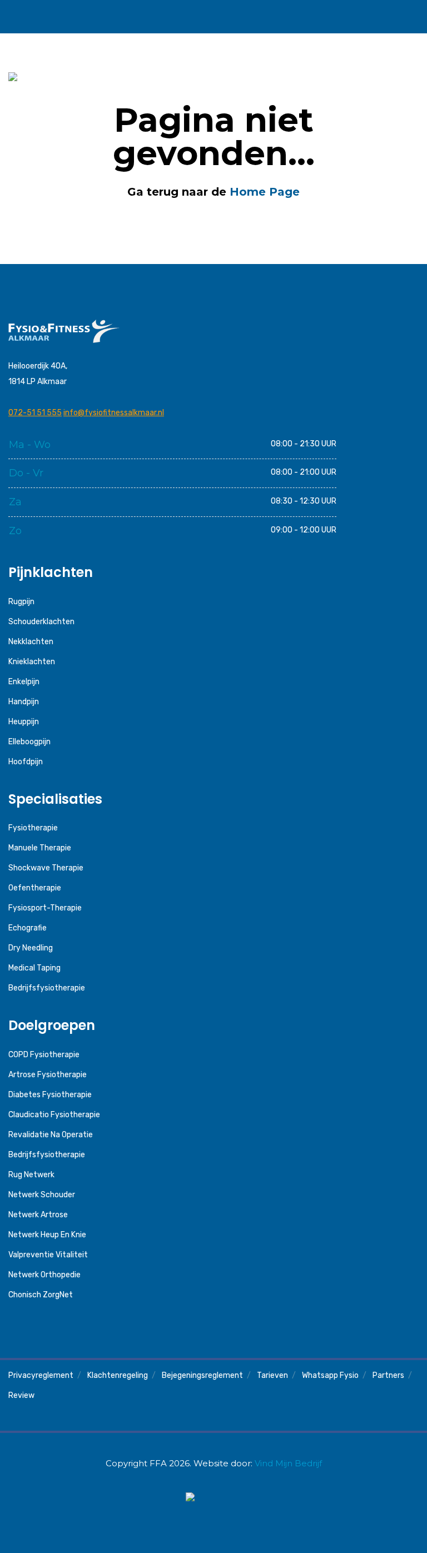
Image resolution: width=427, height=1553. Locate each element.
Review (21, 1395)
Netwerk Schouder (41, 1194)
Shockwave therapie (45, 868)
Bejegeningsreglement (202, 1375)
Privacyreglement (40, 1375)
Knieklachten (31, 661)
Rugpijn (21, 601)
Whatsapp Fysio (330, 1375)
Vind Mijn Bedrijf (288, 1463)
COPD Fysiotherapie (44, 1054)
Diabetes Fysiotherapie (50, 1094)
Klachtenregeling (117, 1375)
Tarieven (272, 1375)
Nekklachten (30, 641)
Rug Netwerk (31, 1174)
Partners (388, 1375)
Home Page (265, 191)
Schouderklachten (41, 621)
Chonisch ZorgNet (40, 1295)
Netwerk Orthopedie (44, 1275)
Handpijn (23, 701)
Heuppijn (23, 721)
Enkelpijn (23, 681)
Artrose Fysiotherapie (47, 1074)
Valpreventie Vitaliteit (48, 1255)
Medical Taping (34, 968)
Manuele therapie (39, 848)
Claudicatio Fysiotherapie (54, 1114)
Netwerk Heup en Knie (47, 1235)
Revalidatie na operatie (50, 1134)
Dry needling (30, 948)
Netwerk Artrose (38, 1214)
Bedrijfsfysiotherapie (46, 988)
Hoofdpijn (25, 761)
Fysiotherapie (33, 828)
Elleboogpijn (29, 741)
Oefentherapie (34, 888)
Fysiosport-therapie (45, 908)
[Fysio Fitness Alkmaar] (63, 16)
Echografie (27, 928)
